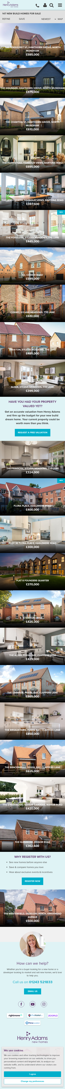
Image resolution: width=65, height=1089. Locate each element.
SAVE (22, 18)
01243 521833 (40, 982)
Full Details (32, 52)
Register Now (32, 881)
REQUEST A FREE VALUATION (32, 432)
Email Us (32, 991)
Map (60, 19)
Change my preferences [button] (32, 1081)
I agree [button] (32, 1074)
